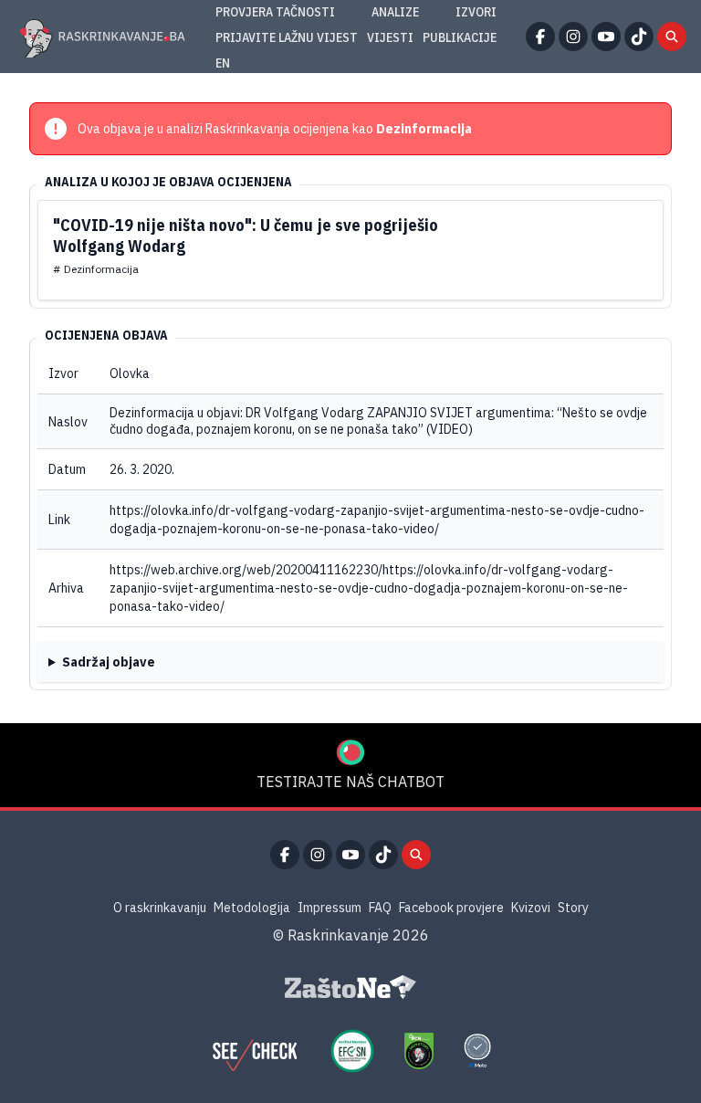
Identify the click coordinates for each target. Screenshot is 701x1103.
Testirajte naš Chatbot (350, 781)
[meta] (477, 1051)
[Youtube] (606, 36)
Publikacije (460, 37)
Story (573, 907)
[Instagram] (573, 36)
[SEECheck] (254, 1051)
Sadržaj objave (108, 662)
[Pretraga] (671, 36)
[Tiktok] (639, 36)
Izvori (476, 12)
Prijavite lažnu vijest (286, 37)
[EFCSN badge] (352, 1051)
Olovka (130, 373)
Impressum (329, 907)
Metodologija (252, 907)
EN (222, 63)
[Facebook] (540, 36)
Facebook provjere (451, 907)
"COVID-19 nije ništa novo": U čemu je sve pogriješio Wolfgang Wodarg (245, 236)
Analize (395, 12)
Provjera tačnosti (275, 12)
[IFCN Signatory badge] (419, 1051)
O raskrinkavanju (159, 907)
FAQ (380, 907)
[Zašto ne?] (350, 987)
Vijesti (390, 37)
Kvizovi (530, 907)
